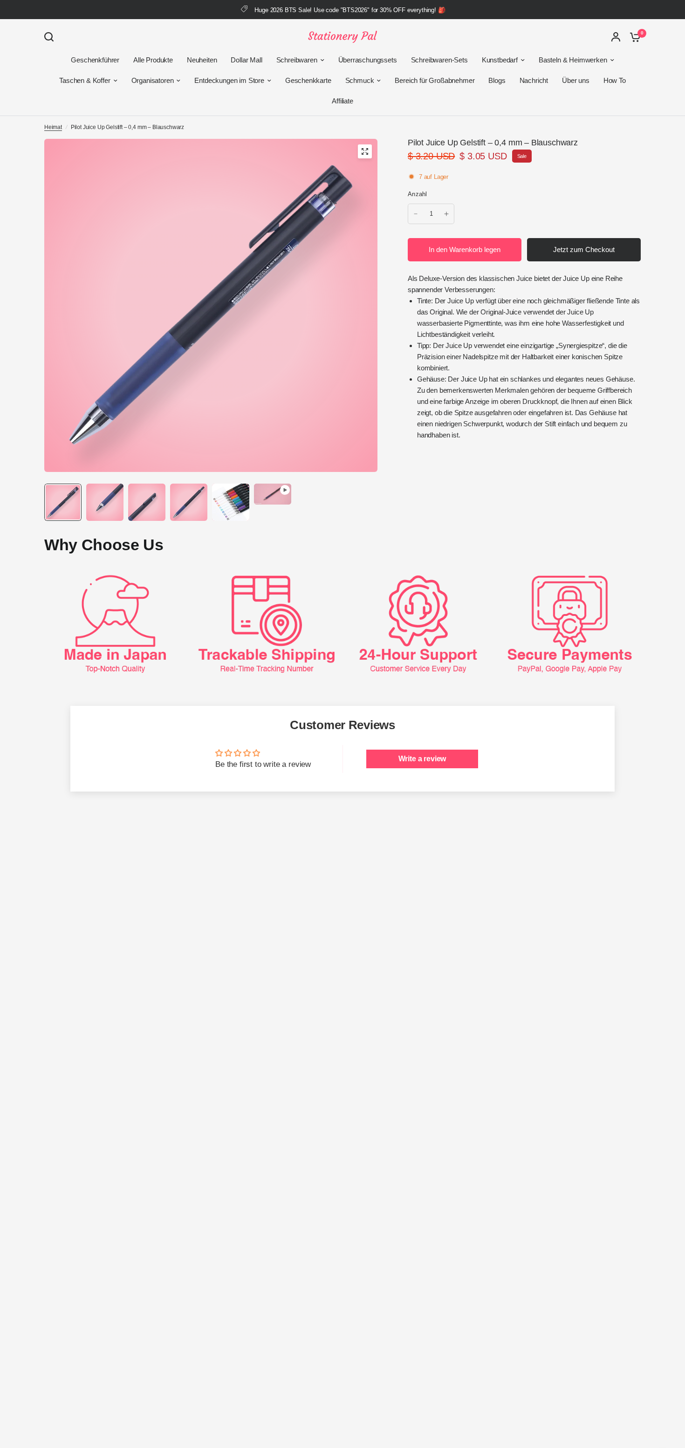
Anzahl (417, 194)
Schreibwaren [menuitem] (296, 60)
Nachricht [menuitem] (534, 80)
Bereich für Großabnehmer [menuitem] (434, 80)
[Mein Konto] (616, 37)
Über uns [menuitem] (575, 80)
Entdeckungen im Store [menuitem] (229, 80)
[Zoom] (365, 151)
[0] (633, 37)
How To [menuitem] (614, 80)
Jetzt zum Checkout (584, 249)
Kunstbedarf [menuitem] (500, 60)
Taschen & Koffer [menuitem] (84, 80)
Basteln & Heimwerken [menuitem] (573, 60)
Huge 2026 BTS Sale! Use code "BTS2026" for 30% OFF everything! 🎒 (349, 10)
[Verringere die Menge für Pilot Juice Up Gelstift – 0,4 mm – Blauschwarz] (415, 214)
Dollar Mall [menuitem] (246, 60)
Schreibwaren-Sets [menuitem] (439, 60)
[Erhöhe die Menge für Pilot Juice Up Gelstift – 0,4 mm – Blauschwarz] (446, 214)
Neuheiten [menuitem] (202, 60)
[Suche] (51, 36)
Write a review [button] (422, 759)
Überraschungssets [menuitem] (367, 60)
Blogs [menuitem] (496, 80)
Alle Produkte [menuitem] (153, 60)
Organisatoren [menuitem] (152, 80)
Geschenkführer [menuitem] (95, 60)
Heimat (53, 127)
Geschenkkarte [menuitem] (308, 80)
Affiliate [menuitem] (342, 101)
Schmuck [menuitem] (359, 80)
